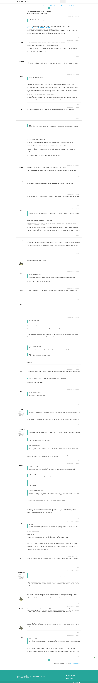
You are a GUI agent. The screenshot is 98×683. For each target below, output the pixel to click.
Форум (43, 5)
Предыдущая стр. (64, 5)
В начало (58, 5)
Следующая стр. (71, 5)
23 (36, 8)
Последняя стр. (77, 5)
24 (38, 8)
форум (63, 1)
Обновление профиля (71, 675)
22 (34, 8)
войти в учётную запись (75, 663)
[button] (95, 657)
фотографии (77, 1)
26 (42, 8)
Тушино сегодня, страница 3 (51, 5)
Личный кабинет (70, 674)
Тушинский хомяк (22, 1)
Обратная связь (70, 678)
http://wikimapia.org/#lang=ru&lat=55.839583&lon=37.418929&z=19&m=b (40, 27)
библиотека (69, 1)
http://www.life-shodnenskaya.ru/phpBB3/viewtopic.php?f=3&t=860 (39, 241)
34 (59, 8)
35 (61, 8)
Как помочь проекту (71, 676)
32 (55, 8)
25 (40, 8)
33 (57, 8)
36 (63, 8)
